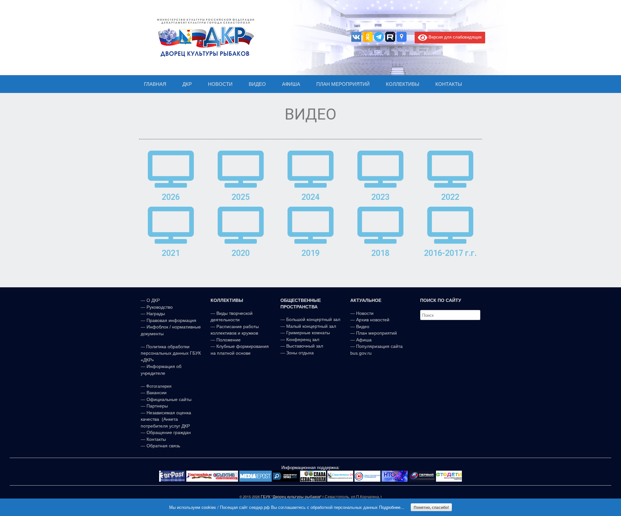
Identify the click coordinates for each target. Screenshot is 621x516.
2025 (241, 197)
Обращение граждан (169, 432)
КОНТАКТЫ (448, 84)
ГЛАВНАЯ (155, 84)
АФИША (291, 84)
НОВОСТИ (220, 84)
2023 (380, 197)
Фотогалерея (158, 386)
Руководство (160, 307)
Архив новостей (372, 319)
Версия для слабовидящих (454, 37)
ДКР (187, 84)
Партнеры (157, 405)
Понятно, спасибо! (431, 507)
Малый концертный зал (311, 326)
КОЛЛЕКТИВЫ (402, 84)
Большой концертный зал (313, 319)
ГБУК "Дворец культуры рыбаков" (291, 496)
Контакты (155, 439)
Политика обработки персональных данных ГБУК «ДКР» (171, 353)
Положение (228, 339)
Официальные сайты (169, 399)
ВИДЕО (257, 84)
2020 (241, 253)
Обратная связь (162, 445)
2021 (171, 253)
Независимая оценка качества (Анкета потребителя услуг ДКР (166, 419)
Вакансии (157, 392)
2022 (450, 197)
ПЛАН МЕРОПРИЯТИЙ (343, 84)
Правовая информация (171, 320)
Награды (156, 313)
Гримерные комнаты (308, 332)
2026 (171, 197)
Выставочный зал (304, 346)
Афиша (364, 339)
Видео (362, 326)
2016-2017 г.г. (450, 253)
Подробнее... (391, 507)
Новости (365, 313)
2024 (310, 197)
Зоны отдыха (300, 352)
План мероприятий (376, 333)
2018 (380, 253)
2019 (310, 253)
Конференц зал (302, 339)
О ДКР (153, 300)
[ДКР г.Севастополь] (204, 38)
